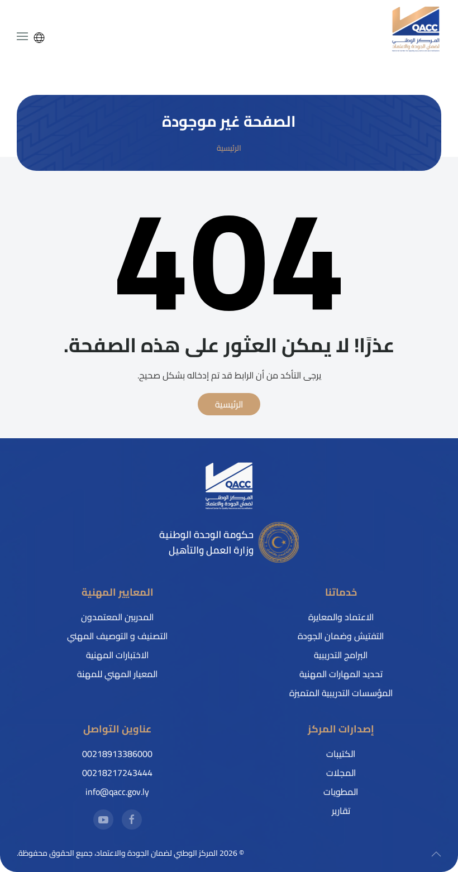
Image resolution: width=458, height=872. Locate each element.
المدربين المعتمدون (117, 617)
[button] (22, 36)
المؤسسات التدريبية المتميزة (341, 692)
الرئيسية (229, 404)
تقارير (341, 810)
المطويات (340, 791)
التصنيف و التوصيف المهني (117, 635)
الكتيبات (340, 753)
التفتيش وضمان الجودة (341, 635)
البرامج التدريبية (341, 654)
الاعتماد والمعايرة (341, 617)
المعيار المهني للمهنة (117, 673)
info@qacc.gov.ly (117, 791)
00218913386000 (117, 753)
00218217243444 (117, 772)
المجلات (341, 772)
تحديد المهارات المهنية (341, 673)
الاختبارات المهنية (117, 654)
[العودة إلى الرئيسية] (416, 29)
